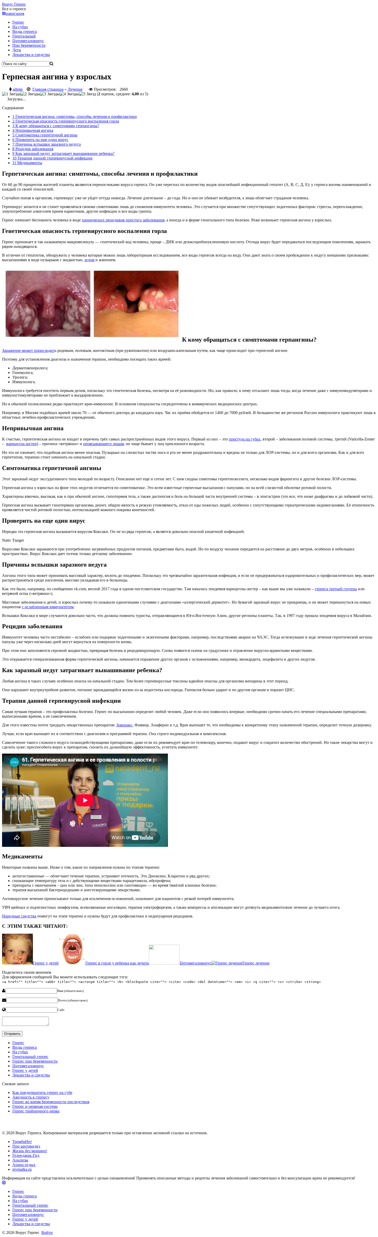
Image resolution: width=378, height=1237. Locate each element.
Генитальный (24, 36)
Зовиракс (124, 725)
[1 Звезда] (11, 94)
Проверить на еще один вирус (40, 139)
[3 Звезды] (50, 94)
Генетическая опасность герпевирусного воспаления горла (65, 121)
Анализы (20, 1160)
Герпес (14, 4)
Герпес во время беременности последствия (50, 1102)
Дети (16, 50)
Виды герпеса (24, 31)
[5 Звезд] (87, 94)
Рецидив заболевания (32, 149)
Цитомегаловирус (28, 41)
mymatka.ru (22, 1169)
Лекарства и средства (31, 54)
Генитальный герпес (30, 1056)
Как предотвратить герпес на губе (42, 1092)
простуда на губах (244, 439)
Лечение (75, 89)
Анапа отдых (23, 1165)
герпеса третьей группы (336, 589)
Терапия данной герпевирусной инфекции (52, 158)
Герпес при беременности (35, 1061)
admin (18, 89)
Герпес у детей (25, 1070)
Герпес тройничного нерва (35, 1111)
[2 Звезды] (30, 94)
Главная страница (48, 89)
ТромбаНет (22, 1141)
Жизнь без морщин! (29, 1151)
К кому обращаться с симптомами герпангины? (55, 126)
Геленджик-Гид (25, 1155)
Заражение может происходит (28, 350)
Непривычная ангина (32, 130)
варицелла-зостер (21, 444)
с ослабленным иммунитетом (48, 607)
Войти (47, 1232)
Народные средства (19, 916)
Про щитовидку (26, 1146)
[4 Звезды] (69, 94)
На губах (20, 27)
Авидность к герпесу (30, 1097)
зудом (89, 260)
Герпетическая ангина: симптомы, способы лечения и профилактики (74, 116)
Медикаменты (27, 163)
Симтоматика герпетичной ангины (44, 135)
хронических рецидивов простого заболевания (123, 220)
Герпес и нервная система (35, 1106)
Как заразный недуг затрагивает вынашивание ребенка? (63, 153)
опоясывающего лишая (103, 444)
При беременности (29, 45)
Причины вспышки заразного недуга (46, 144)
